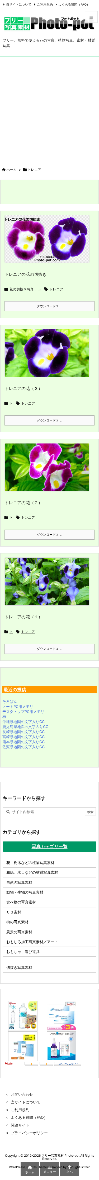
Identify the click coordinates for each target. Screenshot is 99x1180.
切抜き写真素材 (19, 967)
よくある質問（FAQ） (74, 4)
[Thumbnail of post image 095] (48, 585)
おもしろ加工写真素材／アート (32, 941)
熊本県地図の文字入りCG (23, 741)
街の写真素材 (17, 922)
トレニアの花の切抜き (25, 274)
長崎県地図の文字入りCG (23, 731)
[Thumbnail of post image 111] (48, 356)
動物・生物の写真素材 (24, 892)
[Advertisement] (49, 108)
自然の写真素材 (19, 882)
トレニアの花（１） (23, 616)
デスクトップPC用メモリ (23, 711)
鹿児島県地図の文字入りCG (25, 726)
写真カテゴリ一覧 (50, 846)
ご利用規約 (45, 4)
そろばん (9, 701)
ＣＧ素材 (13, 912)
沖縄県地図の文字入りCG (23, 721)
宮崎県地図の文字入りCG (23, 736)
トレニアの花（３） (23, 388)
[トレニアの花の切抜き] (48, 242)
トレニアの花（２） (23, 502)
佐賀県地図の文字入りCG (23, 746)
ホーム (11, 169)
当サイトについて (18, 4)
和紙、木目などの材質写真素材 (32, 872)
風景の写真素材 (19, 932)
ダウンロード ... (49, 306)
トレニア (56, 289)
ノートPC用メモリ (17, 706)
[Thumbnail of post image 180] (48, 470)
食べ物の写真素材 (21, 902)
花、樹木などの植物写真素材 (30, 862)
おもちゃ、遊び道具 (23, 951)
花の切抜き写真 (22, 289)
